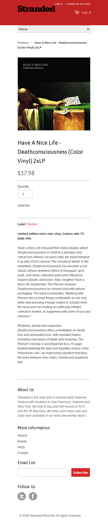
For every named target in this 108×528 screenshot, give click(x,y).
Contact (23, 453)
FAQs (21, 447)
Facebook (33, 496)
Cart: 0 (86, 12)
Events (22, 441)
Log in (58, 3)
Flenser (32, 224)
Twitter (22, 496)
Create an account (78, 3)
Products (23, 42)
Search (22, 435)
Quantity (23, 186)
